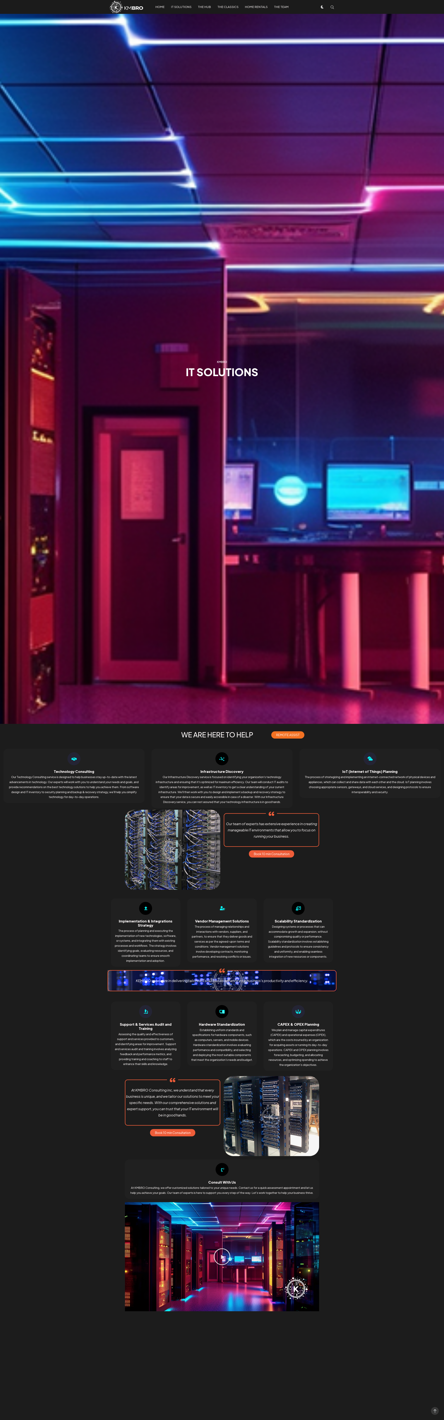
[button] (287, 735)
